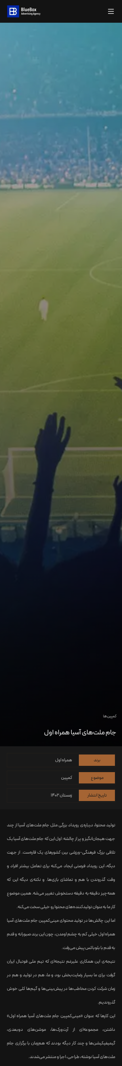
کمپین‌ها (109, 716)
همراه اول (106, 934)
